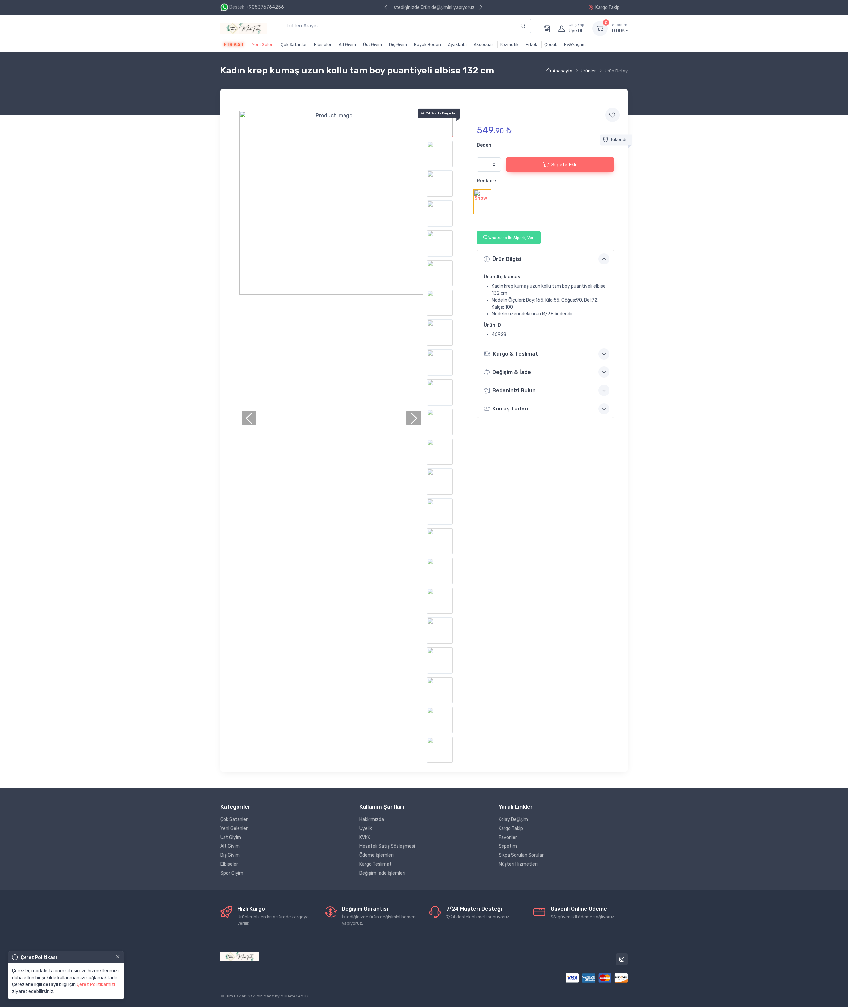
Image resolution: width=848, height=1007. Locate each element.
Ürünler (588, 70)
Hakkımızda (371, 819)
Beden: (485, 145)
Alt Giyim (347, 44)
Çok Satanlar (294, 44)
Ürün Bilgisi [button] (506, 259)
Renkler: (486, 181)
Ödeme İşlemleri (376, 855)
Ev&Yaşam (575, 44)
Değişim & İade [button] (511, 372)
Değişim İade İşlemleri (382, 873)
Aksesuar (483, 44)
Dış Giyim (398, 44)
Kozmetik (509, 44)
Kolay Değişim (513, 819)
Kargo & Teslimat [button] (515, 354)
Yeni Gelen (263, 44)
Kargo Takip (607, 7)
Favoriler (508, 837)
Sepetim (508, 846)
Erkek (531, 44)
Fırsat (234, 45)
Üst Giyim (372, 44)
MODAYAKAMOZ (295, 996)
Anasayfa (562, 70)
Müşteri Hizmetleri (518, 864)
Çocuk (550, 44)
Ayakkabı (457, 44)
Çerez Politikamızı (96, 984)
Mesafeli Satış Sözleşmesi (387, 846)
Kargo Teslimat (375, 864)
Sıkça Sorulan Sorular (521, 855)
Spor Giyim (231, 873)
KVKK (364, 837)
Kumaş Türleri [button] (510, 409)
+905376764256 (265, 7)
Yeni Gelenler (234, 828)
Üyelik (365, 828)
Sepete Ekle (564, 165)
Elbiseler (323, 44)
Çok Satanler (234, 819)
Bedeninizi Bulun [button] (514, 390)
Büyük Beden (427, 44)
